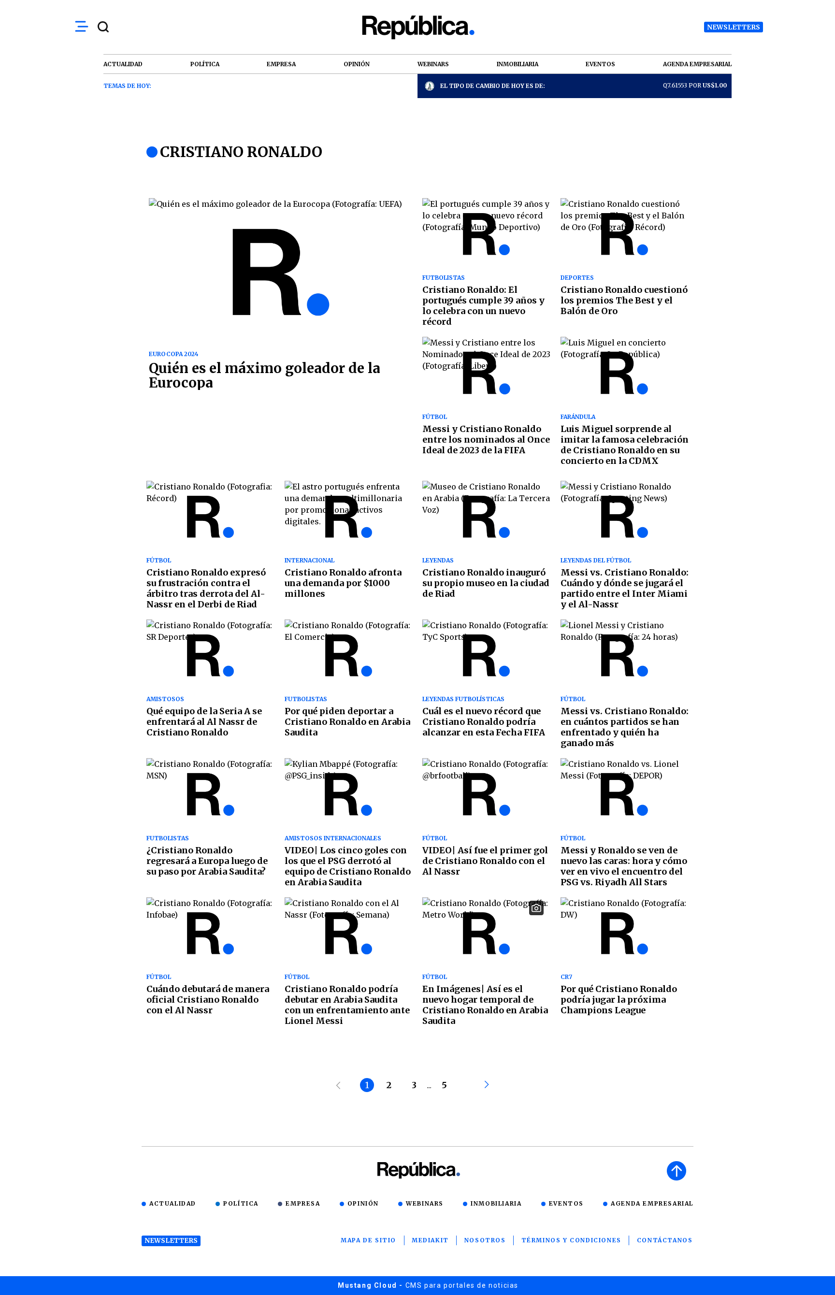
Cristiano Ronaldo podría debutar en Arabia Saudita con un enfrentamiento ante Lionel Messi (347, 1004)
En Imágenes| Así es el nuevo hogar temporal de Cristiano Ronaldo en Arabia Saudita (485, 1004)
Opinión (363, 1203)
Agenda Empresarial (652, 1203)
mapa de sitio (368, 1240)
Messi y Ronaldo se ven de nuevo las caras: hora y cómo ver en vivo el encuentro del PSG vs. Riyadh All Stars (624, 866)
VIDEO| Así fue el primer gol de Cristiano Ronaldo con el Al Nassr (485, 861)
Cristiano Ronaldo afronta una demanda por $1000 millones (343, 583)
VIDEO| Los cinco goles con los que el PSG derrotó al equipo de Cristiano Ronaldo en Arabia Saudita (348, 866)
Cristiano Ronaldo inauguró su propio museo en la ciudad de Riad (485, 583)
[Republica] (417, 27)
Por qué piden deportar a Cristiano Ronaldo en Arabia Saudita (347, 721)
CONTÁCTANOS (665, 1240)
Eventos (566, 1203)
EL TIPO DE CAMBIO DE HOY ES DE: (492, 85)
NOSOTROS (485, 1240)
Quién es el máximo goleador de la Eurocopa (264, 375)
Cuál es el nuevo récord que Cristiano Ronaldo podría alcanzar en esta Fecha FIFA (483, 721)
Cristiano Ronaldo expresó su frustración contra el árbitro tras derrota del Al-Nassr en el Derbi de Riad (206, 588)
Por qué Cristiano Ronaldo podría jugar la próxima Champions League (619, 999)
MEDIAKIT (430, 1240)
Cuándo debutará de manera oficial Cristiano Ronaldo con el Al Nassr (207, 999)
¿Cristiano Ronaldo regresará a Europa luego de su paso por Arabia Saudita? (207, 861)
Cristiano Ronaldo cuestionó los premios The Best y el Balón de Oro (624, 300)
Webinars (425, 1203)
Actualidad (172, 1203)
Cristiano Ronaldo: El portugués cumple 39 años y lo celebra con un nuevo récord (483, 305)
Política (241, 1203)
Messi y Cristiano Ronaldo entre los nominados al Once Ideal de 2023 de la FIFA (486, 439)
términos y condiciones (571, 1240)
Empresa (303, 1203)
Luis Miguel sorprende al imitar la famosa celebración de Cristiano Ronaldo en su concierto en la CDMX (625, 444)
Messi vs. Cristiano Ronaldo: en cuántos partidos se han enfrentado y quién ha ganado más (625, 726)
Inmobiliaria (496, 1203)
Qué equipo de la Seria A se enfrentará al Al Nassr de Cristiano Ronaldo (204, 721)
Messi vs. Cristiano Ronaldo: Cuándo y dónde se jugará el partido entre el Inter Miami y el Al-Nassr (625, 588)
